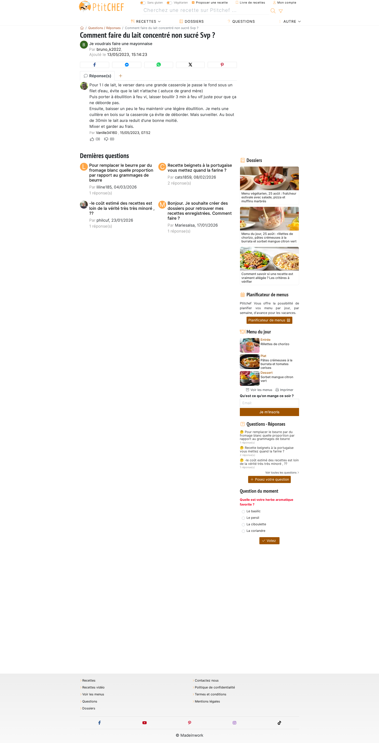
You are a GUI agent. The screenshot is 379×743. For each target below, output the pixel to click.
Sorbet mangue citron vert (277, 379)
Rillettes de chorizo (275, 344)
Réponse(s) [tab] (99, 75)
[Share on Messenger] (126, 65)
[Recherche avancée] (280, 11)
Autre (289, 21)
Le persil (253, 518)
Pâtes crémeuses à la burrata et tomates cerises (276, 364)
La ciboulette (256, 524)
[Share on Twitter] (190, 65)
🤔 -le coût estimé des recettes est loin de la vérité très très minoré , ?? (269, 462)
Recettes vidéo (93, 687)
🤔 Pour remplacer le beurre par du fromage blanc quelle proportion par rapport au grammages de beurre (267, 435)
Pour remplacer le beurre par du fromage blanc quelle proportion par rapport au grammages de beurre (121, 173)
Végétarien (181, 2)
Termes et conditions (210, 694)
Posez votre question (271, 479)
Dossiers (194, 21)
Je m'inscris (269, 412)
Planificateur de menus (267, 320)
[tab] (120, 76)
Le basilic (254, 511)
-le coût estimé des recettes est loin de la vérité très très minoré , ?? (122, 208)
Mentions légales (207, 701)
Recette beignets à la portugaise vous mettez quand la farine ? (200, 168)
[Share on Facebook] (94, 65)
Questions (243, 21)
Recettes (145, 21)
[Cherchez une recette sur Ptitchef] (273, 10)
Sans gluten (155, 2)
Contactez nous (207, 680)
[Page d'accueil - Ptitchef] (82, 28)
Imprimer (286, 390)
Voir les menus (261, 390)
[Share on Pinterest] (222, 65)
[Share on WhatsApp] (158, 65)
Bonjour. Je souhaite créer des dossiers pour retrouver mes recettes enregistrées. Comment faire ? (200, 211)
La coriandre (256, 531)
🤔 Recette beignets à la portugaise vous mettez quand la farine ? (267, 449)
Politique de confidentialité (215, 687)
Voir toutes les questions (280, 472)
